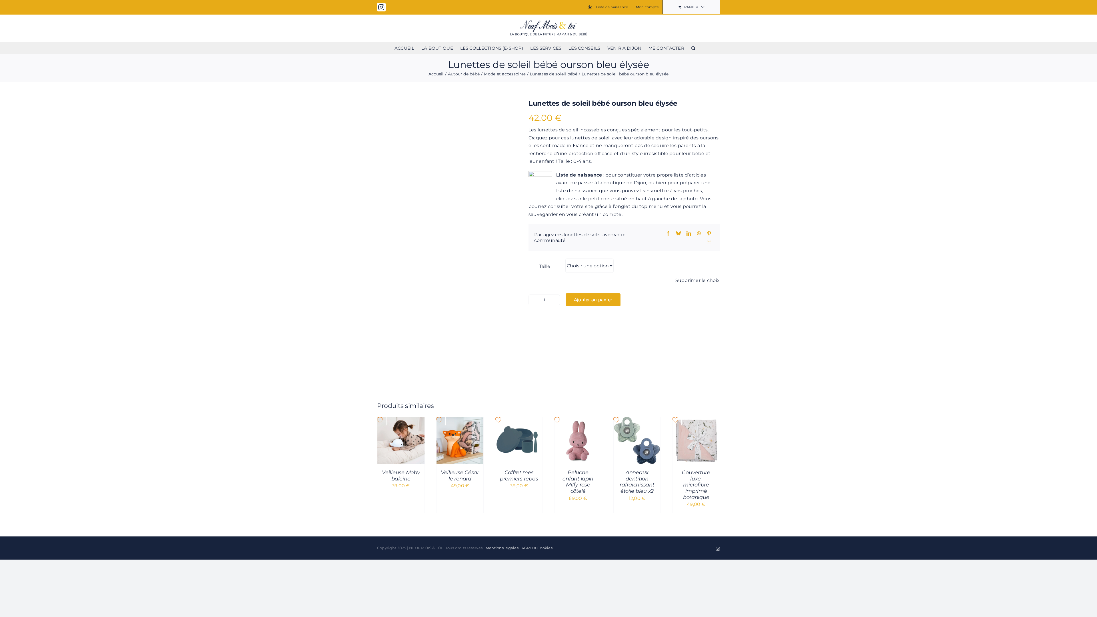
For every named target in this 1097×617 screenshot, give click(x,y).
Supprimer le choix (697, 280)
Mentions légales (502, 548)
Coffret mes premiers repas (519, 475)
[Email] (709, 242)
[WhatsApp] (699, 234)
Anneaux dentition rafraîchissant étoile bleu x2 (637, 481)
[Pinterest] (709, 234)
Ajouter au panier (593, 300)
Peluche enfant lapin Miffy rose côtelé (577, 481)
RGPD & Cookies (537, 548)
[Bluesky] (678, 234)
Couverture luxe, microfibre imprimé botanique (696, 484)
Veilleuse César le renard (460, 475)
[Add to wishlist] (385, 108)
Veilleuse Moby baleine (401, 475)
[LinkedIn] (689, 234)
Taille (544, 266)
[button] (693, 47)
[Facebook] (668, 234)
